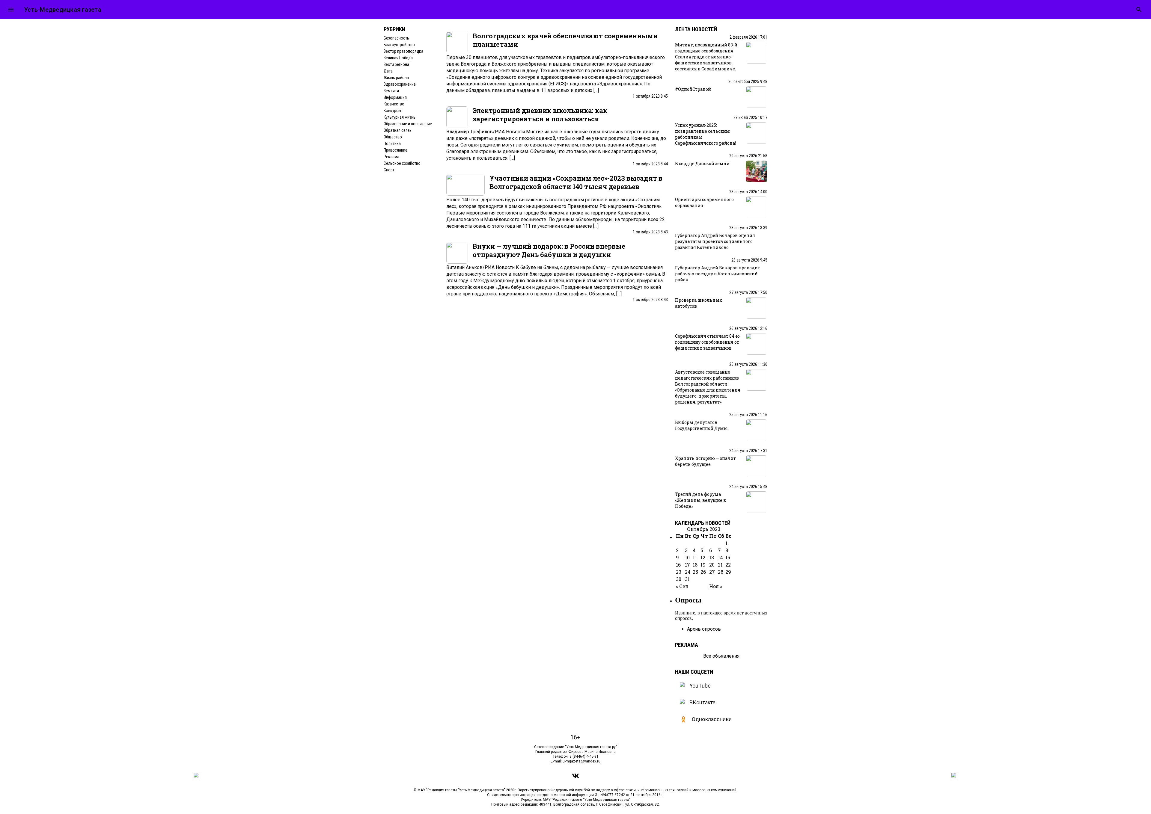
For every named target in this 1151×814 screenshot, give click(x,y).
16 (678, 564)
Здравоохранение (400, 84)
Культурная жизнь (399, 117)
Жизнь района (396, 77)
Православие (395, 150)
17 (687, 564)
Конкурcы (392, 110)
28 (720, 572)
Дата (388, 71)
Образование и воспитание (408, 123)
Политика (392, 143)
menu (10, 9)
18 (695, 564)
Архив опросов (704, 629)
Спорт (389, 169)
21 (720, 564)
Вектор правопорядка (403, 51)
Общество (393, 137)
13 (711, 557)
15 (727, 557)
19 (703, 564)
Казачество (394, 104)
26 (703, 572)
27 (712, 572)
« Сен (682, 586)
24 (688, 572)
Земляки (391, 90)
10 (687, 557)
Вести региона (396, 64)
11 (695, 557)
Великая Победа (398, 57)
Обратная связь (398, 130)
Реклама (391, 156)
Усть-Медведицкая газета (62, 9)
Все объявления (721, 656)
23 (678, 572)
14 (720, 557)
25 (695, 572)
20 (712, 564)
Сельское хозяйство (402, 163)
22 (728, 564)
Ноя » (715, 586)
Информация (395, 97)
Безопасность (396, 38)
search (1139, 9)
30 (678, 579)
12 (702, 557)
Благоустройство (399, 44)
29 (728, 572)
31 (687, 579)
